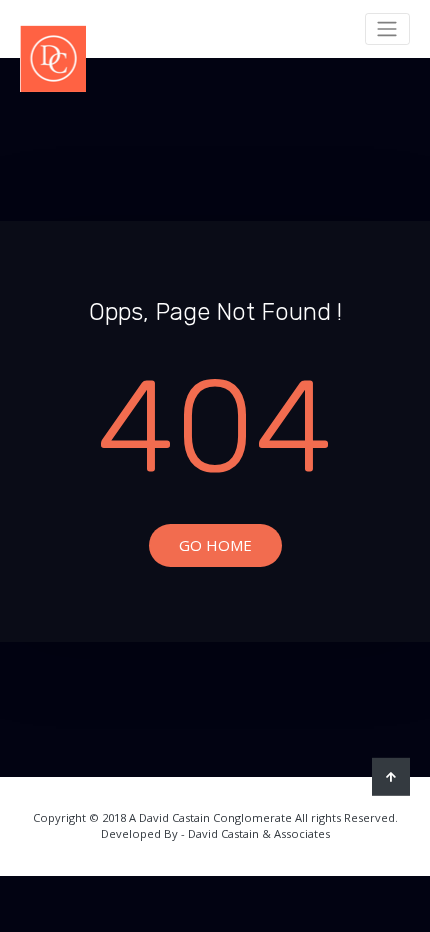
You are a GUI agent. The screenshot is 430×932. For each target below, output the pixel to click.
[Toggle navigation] (387, 29)
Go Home (215, 545)
